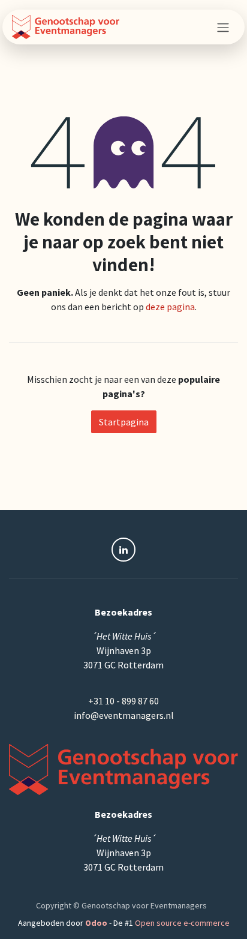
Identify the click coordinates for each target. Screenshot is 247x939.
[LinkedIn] (123, 550)
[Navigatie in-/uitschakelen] (223, 27)
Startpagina (124, 422)
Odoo (97, 922)
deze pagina (170, 307)
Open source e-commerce (182, 922)
